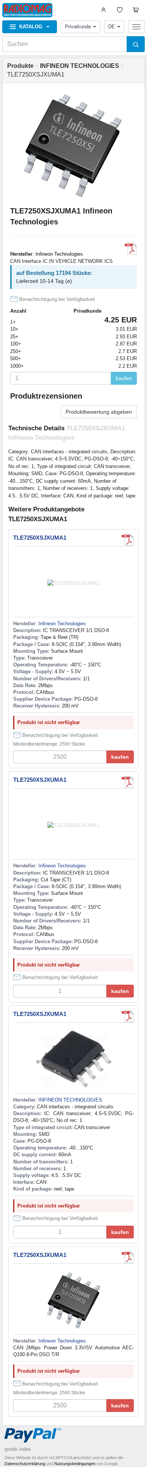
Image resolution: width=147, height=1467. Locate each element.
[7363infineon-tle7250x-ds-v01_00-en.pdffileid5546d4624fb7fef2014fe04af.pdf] (128, 1257)
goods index (18, 1449)
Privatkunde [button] (78, 26)
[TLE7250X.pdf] (128, 1016)
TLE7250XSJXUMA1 (39, 537)
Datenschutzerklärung (25, 1463)
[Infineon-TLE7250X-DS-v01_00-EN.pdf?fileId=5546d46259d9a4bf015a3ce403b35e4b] (128, 540)
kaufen (124, 378)
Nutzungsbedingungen (74, 1463)
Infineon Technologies (59, 254)
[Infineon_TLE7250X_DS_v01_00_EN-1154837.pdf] (131, 249)
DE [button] (111, 26)
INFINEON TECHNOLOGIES (70, 1100)
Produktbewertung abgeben (99, 412)
